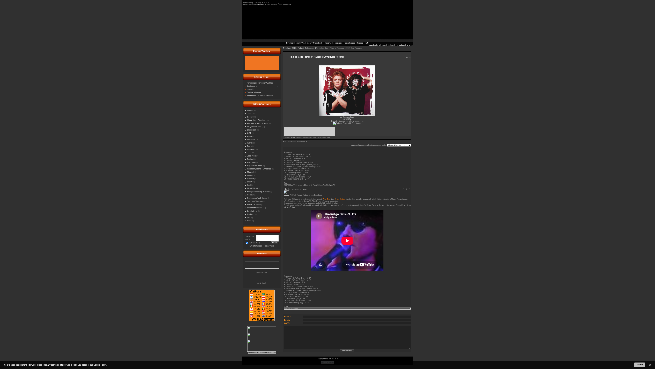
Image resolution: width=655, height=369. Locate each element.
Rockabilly (251, 162)
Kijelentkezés (349, 43)
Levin (328, 137)
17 (316, 48)
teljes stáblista (289, 207)
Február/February (305, 48)
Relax (249, 136)
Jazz (249, 114)
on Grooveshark (347, 117)
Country (250, 178)
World (249, 143)
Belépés (359, 43)
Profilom (327, 43)
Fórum (297, 43)
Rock (249, 117)
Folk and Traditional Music (258, 123)
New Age (250, 149)
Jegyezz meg (254, 243)
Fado (249, 221)
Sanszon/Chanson (255, 201)
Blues (249, 110)
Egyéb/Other (252, 211)
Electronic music (254, 204)
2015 (294, 48)
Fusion (250, 159)
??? (248, 153)
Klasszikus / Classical (256, 120)
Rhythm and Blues (254, 166)
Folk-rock (251, 140)
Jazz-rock (251, 156)
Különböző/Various (255, 208)
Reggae (250, 195)
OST (249, 133)
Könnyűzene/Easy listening (258, 191)
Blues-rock (251, 130)
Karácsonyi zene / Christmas (259, 169)
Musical (250, 172)
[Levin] (287, 195)
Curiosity (250, 214)
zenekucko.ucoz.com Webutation (262, 353)
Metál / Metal (252, 188)
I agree (639, 364)
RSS (366, 43)
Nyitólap (289, 43)
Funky (249, 182)
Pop (248, 146)
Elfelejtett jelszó (256, 246)
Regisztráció (337, 43)
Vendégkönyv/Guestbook (311, 43)
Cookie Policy (99, 365)
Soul (249, 185)
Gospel (250, 175)
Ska (248, 217)
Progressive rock (254, 127)
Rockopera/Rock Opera (257, 198)
